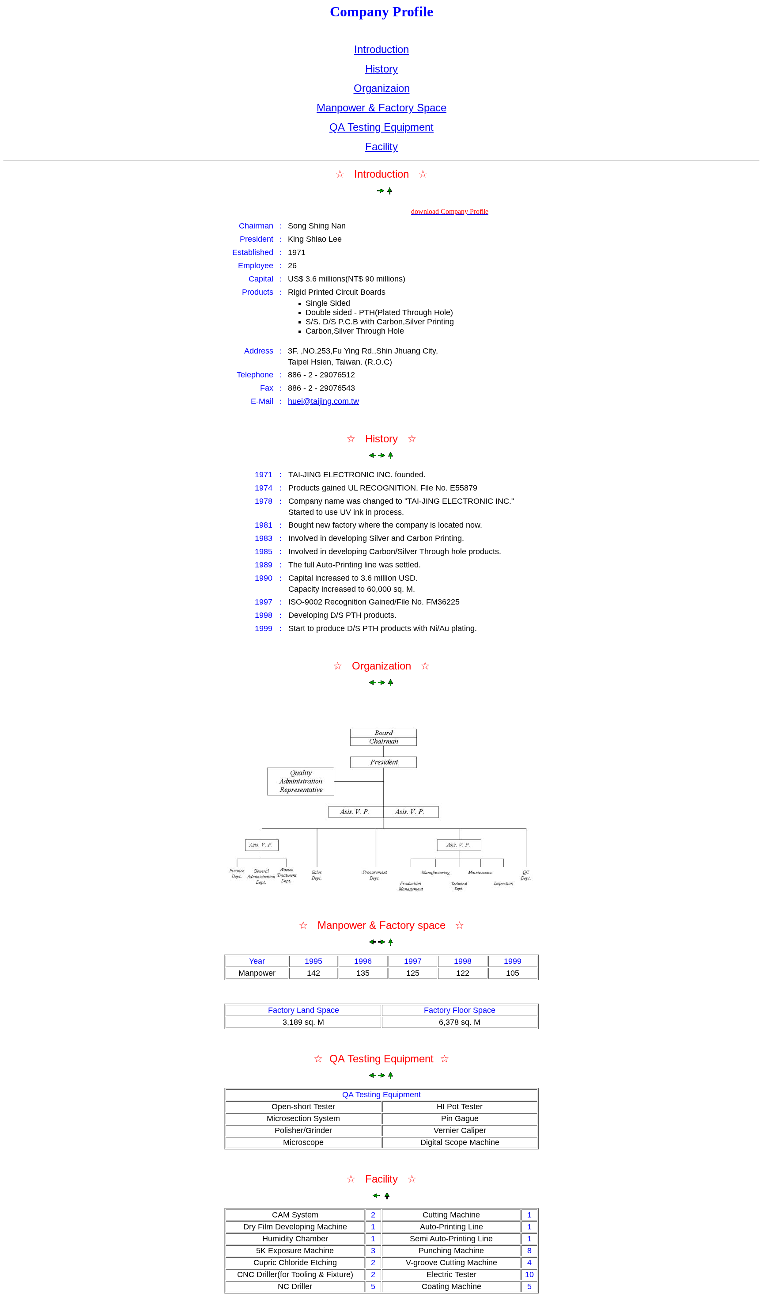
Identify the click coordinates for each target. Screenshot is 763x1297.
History (381, 69)
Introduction (381, 49)
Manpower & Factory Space (381, 108)
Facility (381, 146)
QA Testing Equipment (381, 127)
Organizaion (382, 88)
